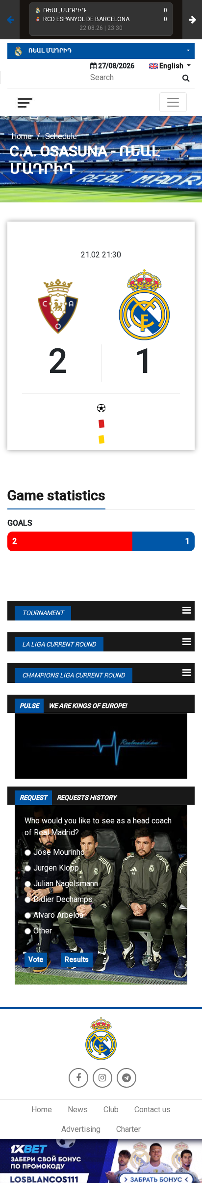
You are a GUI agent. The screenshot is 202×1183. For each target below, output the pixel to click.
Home (21, 136)
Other (42, 930)
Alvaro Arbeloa (58, 915)
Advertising (81, 1129)
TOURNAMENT (43, 613)
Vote (35, 959)
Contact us (152, 1109)
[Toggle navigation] (173, 102)
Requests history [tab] (86, 797)
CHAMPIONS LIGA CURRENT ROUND (73, 675)
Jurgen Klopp (56, 868)
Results (77, 959)
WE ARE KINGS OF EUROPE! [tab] (87, 705)
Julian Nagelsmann (65, 883)
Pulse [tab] (29, 705)
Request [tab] (33, 797)
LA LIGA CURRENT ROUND (59, 644)
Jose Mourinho (59, 852)
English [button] (171, 66)
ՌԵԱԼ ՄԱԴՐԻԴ (49, 50)
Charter (128, 1129)
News (78, 1109)
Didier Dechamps (63, 899)
